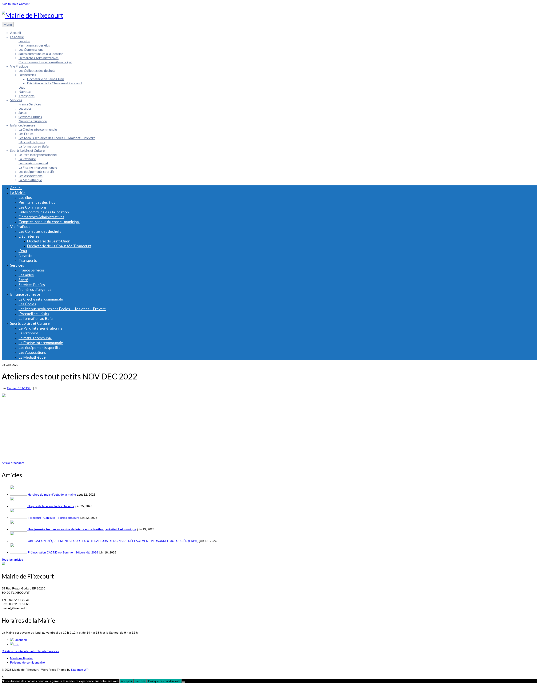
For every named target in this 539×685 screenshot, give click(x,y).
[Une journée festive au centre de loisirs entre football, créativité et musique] (19, 529)
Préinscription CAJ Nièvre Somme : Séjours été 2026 (63, 552)
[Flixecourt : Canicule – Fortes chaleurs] (19, 517)
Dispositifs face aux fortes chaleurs (51, 506)
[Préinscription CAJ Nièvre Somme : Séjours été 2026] (19, 552)
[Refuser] (183, 682)
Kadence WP (79, 669)
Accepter (126, 681)
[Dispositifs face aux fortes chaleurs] (19, 506)
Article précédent (13, 462)
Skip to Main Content (15, 3)
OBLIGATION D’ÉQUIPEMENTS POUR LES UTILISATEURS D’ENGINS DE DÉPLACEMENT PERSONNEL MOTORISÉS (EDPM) (113, 541)
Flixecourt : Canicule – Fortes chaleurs (53, 517)
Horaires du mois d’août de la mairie (52, 494)
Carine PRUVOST (19, 388)
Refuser (140, 681)
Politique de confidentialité (164, 681)
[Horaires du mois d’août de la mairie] (19, 494)
